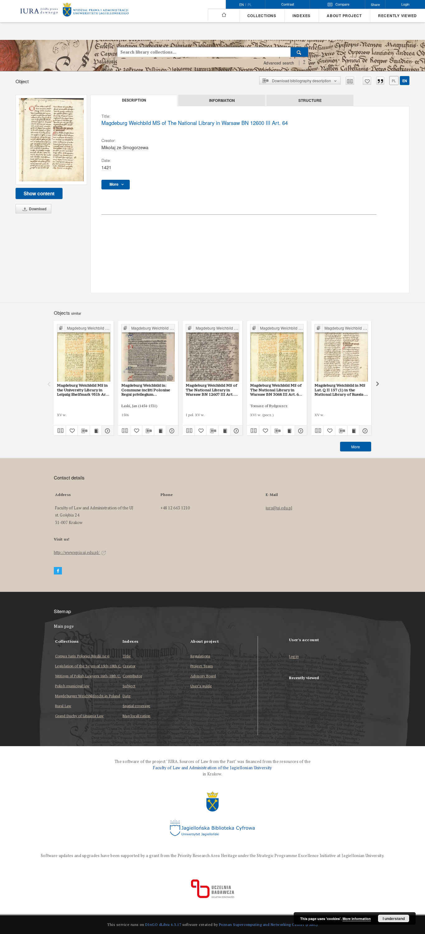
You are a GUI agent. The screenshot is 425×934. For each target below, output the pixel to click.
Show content (39, 193)
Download (37, 209)
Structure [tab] (310, 100)
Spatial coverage (136, 705)
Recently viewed (397, 15)
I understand (394, 918)
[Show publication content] (96, 430)
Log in (294, 657)
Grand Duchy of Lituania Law (79, 715)
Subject (129, 686)
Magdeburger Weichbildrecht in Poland (87, 695)
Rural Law (63, 705)
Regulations (200, 656)
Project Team (201, 666)
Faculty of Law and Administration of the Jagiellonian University (212, 767)
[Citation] (380, 81)
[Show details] (107, 430)
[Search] (299, 52)
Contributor (132, 676)
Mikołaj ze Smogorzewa (124, 147)
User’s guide (201, 686)
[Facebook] (58, 571)
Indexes (301, 15)
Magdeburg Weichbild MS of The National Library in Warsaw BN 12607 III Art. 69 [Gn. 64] (212, 390)
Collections (261, 15)
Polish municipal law (72, 686)
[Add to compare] (350, 81)
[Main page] (223, 15)
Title (127, 656)
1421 (106, 167)
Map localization (136, 715)
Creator (129, 666)
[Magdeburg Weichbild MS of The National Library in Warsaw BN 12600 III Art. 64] (51, 139)
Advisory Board (203, 676)
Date (126, 695)
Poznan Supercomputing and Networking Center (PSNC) (268, 924)
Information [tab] (222, 100)
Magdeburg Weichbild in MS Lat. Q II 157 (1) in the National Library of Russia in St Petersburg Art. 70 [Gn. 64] (341, 390)
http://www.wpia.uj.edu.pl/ (77, 552)
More (355, 446)
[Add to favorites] (367, 81)
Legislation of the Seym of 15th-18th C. (88, 666)
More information (357, 918)
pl (250, 4)
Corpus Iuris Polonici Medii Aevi (82, 656)
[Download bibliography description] (84, 430)
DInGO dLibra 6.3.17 (163, 924)
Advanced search (279, 63)
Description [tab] (134, 100)
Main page (64, 626)
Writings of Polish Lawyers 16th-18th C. (88, 676)
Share (375, 4)
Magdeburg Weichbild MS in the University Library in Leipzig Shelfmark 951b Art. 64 (83, 390)
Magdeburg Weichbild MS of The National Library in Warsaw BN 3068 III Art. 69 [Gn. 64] (275, 390)
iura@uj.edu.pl (279, 508)
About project (344, 15)
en (404, 80)
